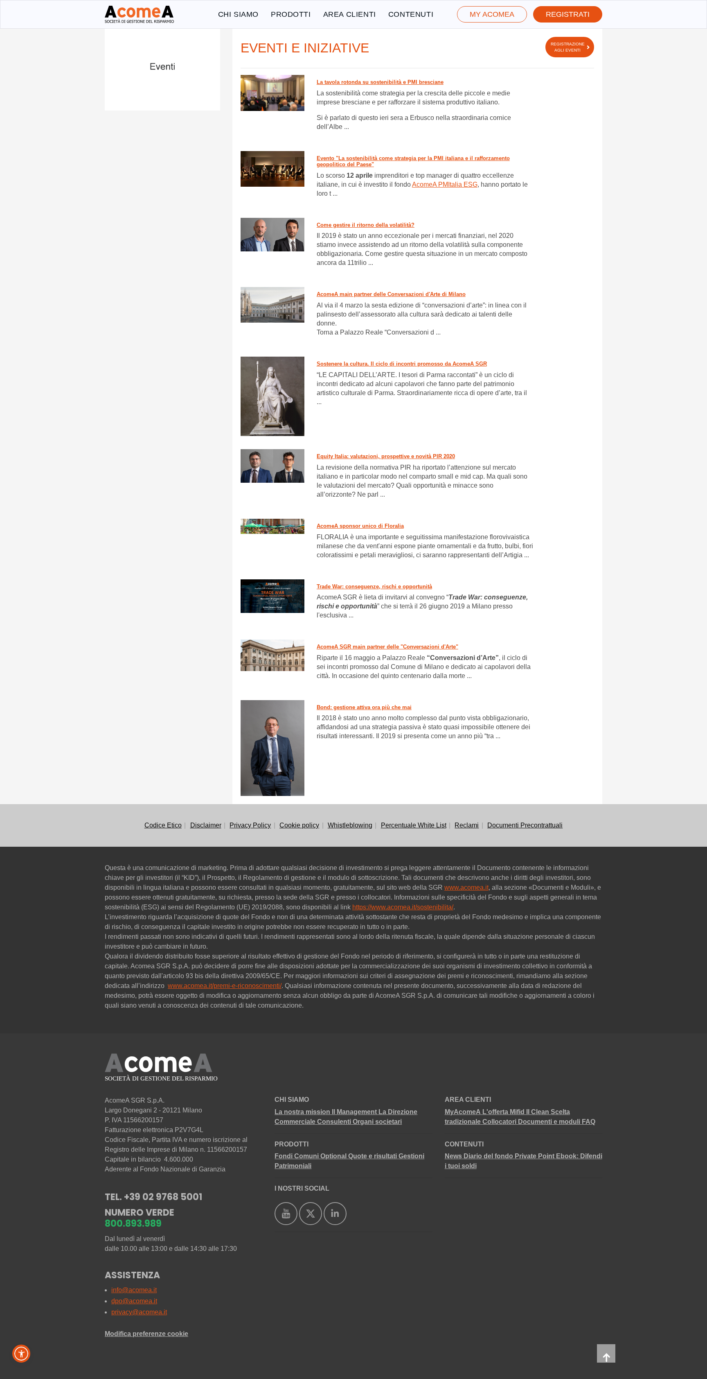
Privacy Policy (250, 825)
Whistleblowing (350, 825)
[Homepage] (139, 14)
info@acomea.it (134, 1289)
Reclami (467, 825)
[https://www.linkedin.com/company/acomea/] (335, 1213)
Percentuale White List (413, 825)
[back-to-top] (606, 1353)
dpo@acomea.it (134, 1301)
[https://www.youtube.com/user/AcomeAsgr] (286, 1213)
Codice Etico (163, 825)
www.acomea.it (466, 887)
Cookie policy (299, 825)
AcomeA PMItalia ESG (444, 184)
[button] (21, 1354)
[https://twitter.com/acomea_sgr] (310, 1213)
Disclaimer (205, 825)
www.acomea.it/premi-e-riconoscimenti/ (224, 985)
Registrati (568, 14)
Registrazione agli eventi (568, 47)
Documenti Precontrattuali (525, 825)
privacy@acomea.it (139, 1312)
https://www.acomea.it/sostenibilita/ (402, 907)
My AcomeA (492, 14)
